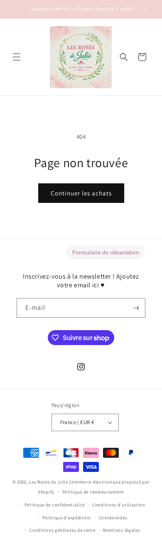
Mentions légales (121, 530)
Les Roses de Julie (48, 482)
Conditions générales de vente (62, 530)
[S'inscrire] (136, 308)
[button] (16, 57)
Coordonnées (113, 518)
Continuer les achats (81, 193)
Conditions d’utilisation (118, 505)
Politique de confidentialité (55, 505)
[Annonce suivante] (146, 9)
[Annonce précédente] (15, 9)
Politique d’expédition (66, 518)
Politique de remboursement (93, 492)
